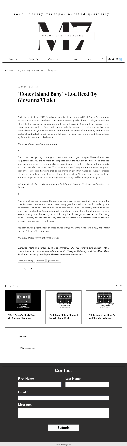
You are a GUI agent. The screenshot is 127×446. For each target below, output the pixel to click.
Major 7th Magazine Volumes (30, 70)
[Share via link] (31, 269)
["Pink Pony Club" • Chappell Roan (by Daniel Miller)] (63, 301)
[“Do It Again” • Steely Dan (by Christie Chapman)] (23, 301)
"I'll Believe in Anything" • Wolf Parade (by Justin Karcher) (102, 317)
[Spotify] (109, 59)
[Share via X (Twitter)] (25, 269)
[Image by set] (120, 59)
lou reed (40, 260)
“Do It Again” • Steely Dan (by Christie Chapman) (21, 317)
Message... (25, 404)
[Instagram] (116, 59)
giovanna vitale (54, 260)
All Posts (9, 70)
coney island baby (26, 260)
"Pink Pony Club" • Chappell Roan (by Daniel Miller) (63, 317)
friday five (52, 70)
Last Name (73, 378)
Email (22, 392)
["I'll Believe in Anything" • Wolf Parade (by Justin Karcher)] (104, 301)
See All (119, 286)
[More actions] (107, 86)
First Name (26, 378)
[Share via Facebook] (19, 269)
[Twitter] (113, 59)
